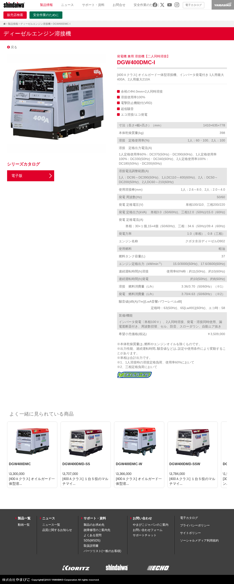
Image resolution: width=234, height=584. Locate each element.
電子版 (16, 176)
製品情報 (13, 23)
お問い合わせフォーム (147, 530)
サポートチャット (145, 535)
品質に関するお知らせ (57, 530)
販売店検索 (15, 15)
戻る (13, 47)
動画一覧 (24, 524)
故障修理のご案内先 (97, 530)
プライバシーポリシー (195, 525)
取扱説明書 (91, 545)
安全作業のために (146, 5)
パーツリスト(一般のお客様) (102, 551)
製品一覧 (24, 518)
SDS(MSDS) (92, 540)
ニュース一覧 (51, 524)
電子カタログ (193, 5)
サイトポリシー (190, 533)
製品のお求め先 (94, 524)
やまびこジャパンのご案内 (150, 524)
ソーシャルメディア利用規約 (199, 540)
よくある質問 (92, 535)
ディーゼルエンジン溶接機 (35, 23)
